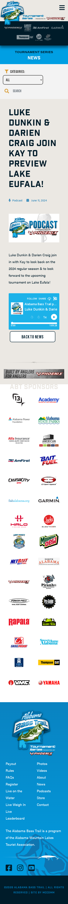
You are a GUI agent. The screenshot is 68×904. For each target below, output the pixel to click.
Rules (10, 770)
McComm (48, 892)
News (41, 784)
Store (41, 797)
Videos (42, 770)
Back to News (33, 336)
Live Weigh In (16, 804)
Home (13, 11)
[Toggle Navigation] (61, 7)
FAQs (10, 777)
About (41, 777)
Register (12, 784)
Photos (42, 763)
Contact (43, 804)
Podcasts (44, 790)
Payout (11, 763)
